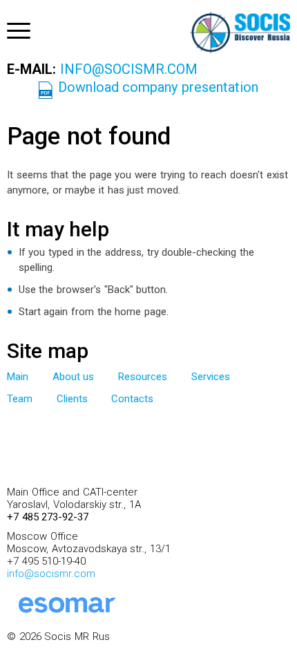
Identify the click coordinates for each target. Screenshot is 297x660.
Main (17, 376)
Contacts (132, 399)
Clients (72, 399)
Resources (142, 376)
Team (19, 399)
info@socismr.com (129, 69)
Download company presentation (158, 87)
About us (73, 376)
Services (210, 376)
